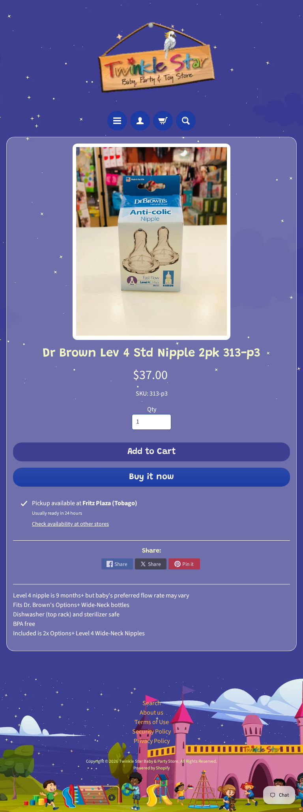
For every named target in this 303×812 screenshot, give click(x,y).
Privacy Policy (152, 741)
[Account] (140, 121)
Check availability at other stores (70, 524)
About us (151, 712)
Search (151, 703)
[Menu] (117, 121)
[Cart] (163, 121)
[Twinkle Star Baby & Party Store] (152, 55)
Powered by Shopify (151, 768)
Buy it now (151, 477)
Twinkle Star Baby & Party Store (148, 761)
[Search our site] (186, 121)
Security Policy (151, 731)
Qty (151, 409)
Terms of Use (152, 722)
